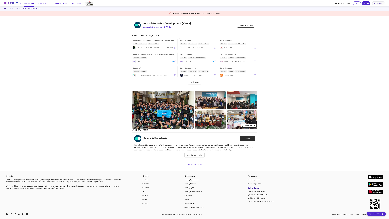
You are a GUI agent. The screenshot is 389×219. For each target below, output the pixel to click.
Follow (247, 139)
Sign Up (366, 3)
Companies (76, 3)
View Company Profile (246, 25)
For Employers (378, 3)
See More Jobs (194, 82)
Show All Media (250, 126)
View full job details (193, 164)
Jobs (11, 8)
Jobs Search (29, 3)
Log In (357, 3)
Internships (42, 3)
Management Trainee (59, 3)
